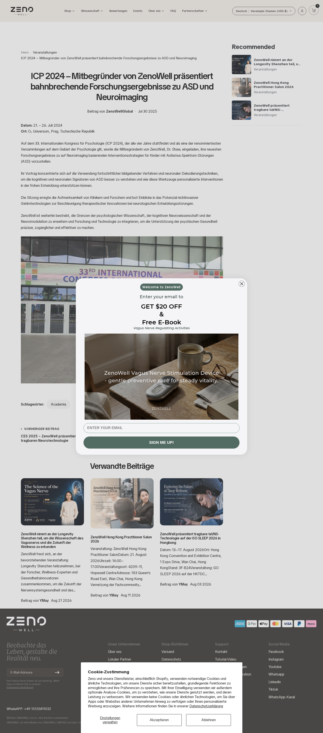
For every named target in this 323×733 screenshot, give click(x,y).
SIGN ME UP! (161, 442)
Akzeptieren (159, 720)
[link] (161, 376)
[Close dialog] (241, 283)
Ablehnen (208, 720)
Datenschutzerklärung (206, 706)
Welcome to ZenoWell (161, 287)
